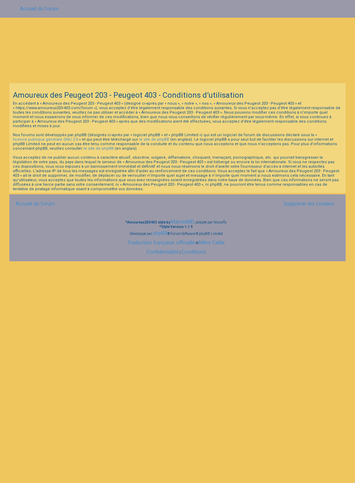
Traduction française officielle (161, 242)
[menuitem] (306, 203)
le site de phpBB (154, 139)
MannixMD (182, 222)
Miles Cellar (212, 242)
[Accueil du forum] (177, 49)
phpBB (160, 233)
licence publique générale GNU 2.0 (45, 139)
